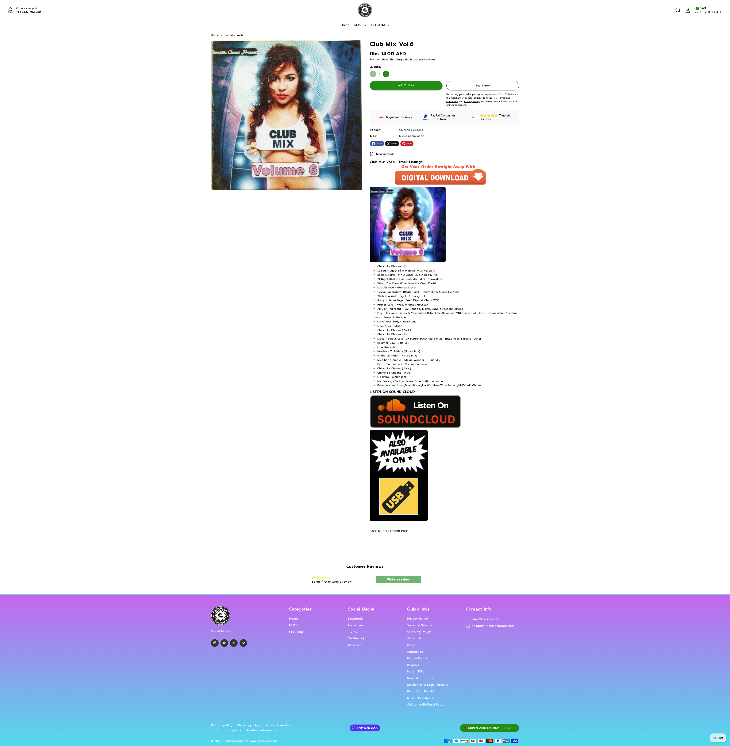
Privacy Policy (417, 618)
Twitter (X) (356, 638)
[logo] (220, 615)
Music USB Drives (420, 698)
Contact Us (415, 651)
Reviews (413, 665)
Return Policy (417, 658)
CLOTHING (378, 25)
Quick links (418, 609)
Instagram (355, 625)
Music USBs (415, 671)
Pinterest (355, 645)
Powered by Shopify (264, 741)
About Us (414, 638)
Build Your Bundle (421, 691)
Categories (300, 609)
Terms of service (278, 725)
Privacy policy (248, 725)
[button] (678, 10)
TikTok (352, 632)
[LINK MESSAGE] (399, 476)
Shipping (396, 60)
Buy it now (482, 86)
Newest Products (420, 678)
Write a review (398, 579)
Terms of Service (419, 625)
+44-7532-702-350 (28, 12)
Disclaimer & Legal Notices (427, 685)
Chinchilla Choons (236, 741)
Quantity (375, 67)
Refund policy (221, 725)
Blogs (411, 645)
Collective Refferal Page (425, 704)
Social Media (361, 609)
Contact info (479, 609)
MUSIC (359, 25)
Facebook (355, 618)
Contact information (262, 730)
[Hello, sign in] (688, 10)
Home (215, 35)
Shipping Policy (419, 632)
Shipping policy (229, 730)
